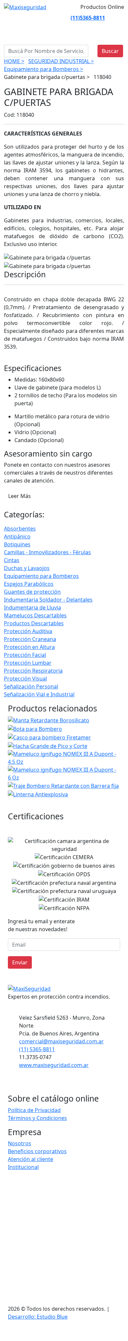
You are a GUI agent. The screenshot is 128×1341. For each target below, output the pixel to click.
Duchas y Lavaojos (27, 568)
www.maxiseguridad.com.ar (54, 1065)
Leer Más (19, 496)
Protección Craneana (30, 639)
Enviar (20, 962)
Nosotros (19, 1143)
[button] (116, 1333)
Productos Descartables (34, 623)
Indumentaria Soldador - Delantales (48, 599)
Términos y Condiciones (37, 1118)
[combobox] (46, 51)
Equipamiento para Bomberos (41, 576)
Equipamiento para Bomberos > (43, 69)
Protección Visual (25, 678)
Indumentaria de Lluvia (32, 607)
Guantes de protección (32, 591)
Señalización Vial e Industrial (39, 694)
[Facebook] (33, 17)
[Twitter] (57, 17)
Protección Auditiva (28, 631)
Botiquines (17, 544)
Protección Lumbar (28, 662)
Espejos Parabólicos (28, 583)
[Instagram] (41, 17)
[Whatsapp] (25, 17)
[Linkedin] (49, 17)
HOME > (14, 61)
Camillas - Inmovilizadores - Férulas (47, 552)
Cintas (11, 560)
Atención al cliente (30, 1159)
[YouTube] (65, 17)
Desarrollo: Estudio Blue (38, 1316)
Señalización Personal (31, 686)
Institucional (23, 1167)
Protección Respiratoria (33, 670)
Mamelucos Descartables (35, 615)
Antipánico (17, 536)
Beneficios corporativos (37, 1151)
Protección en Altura (29, 647)
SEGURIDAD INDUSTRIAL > (61, 61)
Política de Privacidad (34, 1110)
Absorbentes (20, 528)
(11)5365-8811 (88, 17)
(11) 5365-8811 (37, 1049)
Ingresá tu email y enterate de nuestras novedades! (41, 925)
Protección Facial (25, 654)
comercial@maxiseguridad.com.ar (61, 1041)
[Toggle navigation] (15, 34)
